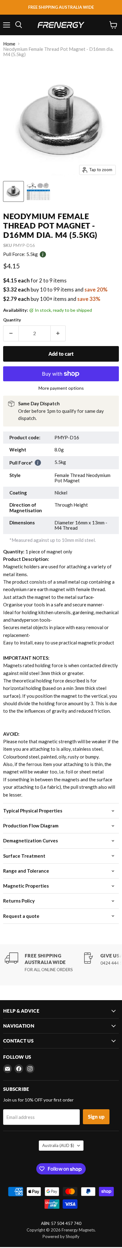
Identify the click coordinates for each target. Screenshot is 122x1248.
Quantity (12, 320)
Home (9, 43)
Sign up (96, 1117)
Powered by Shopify (61, 1236)
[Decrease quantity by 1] (10, 333)
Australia (58, 1145)
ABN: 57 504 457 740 (61, 1223)
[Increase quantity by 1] (58, 333)
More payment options (61, 388)
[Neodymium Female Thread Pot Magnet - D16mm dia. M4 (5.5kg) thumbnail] (13, 191)
